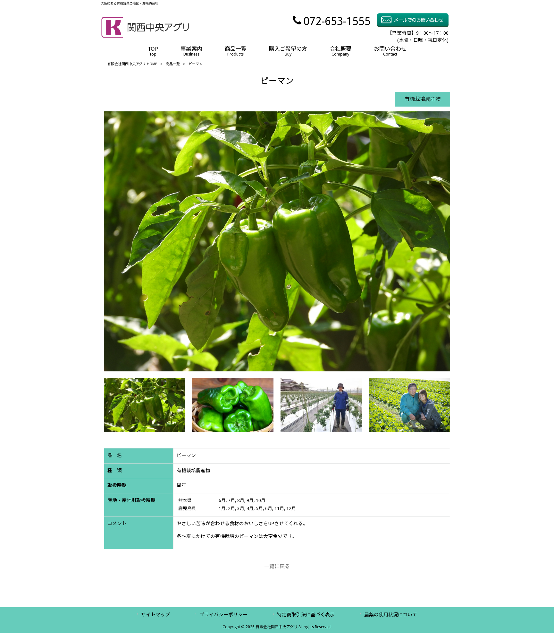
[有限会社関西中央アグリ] (145, 36)
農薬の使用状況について (390, 615)
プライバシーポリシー (223, 615)
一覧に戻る (277, 566)
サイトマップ (155, 615)
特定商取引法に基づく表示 (306, 615)
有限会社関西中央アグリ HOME (132, 64)
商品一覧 (173, 64)
